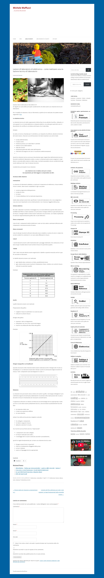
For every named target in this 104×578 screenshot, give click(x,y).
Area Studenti (29, 39)
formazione (74, 407)
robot (81, 421)
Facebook (73, 98)
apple (74, 391)
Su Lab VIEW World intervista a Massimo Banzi (29, 472)
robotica (74, 424)
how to (57, 478)
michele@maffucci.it (75, 106)
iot (78, 409)
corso (83, 398)
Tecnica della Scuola (78, 431)
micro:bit (80, 414)
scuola (85, 424)
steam (79, 427)
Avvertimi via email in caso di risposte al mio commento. (28, 549)
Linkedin (88, 98)
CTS (86, 398)
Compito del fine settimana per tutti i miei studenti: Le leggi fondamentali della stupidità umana (51, 492)
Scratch (80, 424)
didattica (73, 401)
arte (86, 391)
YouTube (73, 100)
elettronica (33, 478)
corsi (79, 398)
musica (72, 417)
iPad (80, 409)
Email (15, 530)
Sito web (15, 537)
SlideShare (84, 100)
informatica (74, 409)
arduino (80, 391)
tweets (82, 434)
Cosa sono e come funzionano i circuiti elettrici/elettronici (32, 470)
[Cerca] (88, 70)
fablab (82, 404)
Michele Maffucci (22, 7)
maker (83, 411)
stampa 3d (73, 428)
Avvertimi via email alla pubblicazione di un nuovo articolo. (29, 554)
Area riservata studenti (42, 39)
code (89, 394)
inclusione (84, 407)
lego (79, 411)
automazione (74, 394)
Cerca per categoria (77, 90)
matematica (73, 414)
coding (74, 397)
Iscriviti (87, 84)
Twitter (83, 98)
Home (14, 39)
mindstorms (87, 414)
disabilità (78, 401)
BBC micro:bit (81, 395)
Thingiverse (78, 100)
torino (73, 434)
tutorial (77, 434)
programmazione (82, 417)
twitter (87, 434)
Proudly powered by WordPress (20, 571)
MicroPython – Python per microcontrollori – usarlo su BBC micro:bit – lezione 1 (38, 468)
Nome (15, 524)
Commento (16, 506)
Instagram (78, 98)
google (79, 407)
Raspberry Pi (75, 421)
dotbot (82, 401)
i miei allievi (39, 478)
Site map (55, 39)
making (87, 411)
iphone (83, 409)
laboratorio (74, 411)
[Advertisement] (52, 25)
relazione (18, 480)
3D (71, 392)
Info (21, 39)
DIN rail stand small (21, 474)
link (21, 114)
